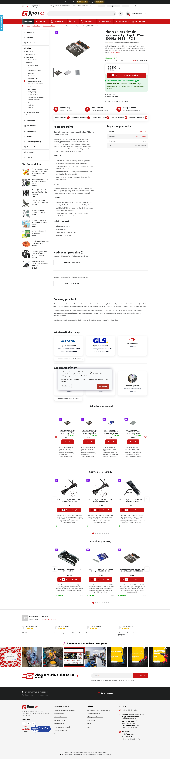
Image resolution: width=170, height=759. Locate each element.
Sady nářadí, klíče (33, 60)
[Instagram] (29, 723)
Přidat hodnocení (72, 262)
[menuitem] (28, 21)
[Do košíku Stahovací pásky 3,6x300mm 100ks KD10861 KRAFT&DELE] (75, 510)
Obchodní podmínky (60, 717)
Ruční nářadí (30, 57)
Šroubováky (31, 76)
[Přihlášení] (120, 14)
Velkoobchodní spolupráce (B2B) (64, 710)
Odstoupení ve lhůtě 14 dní (95, 717)
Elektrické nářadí (31, 54)
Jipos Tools (114, 96)
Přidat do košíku (130, 75)
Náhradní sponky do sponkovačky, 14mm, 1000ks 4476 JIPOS (133, 431)
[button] (67, 446)
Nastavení (66, 386)
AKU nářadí (29, 52)
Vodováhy (31, 105)
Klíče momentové (33, 68)
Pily (29, 102)
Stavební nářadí (33, 65)
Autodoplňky (31, 131)
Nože (29, 86)
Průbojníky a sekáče (34, 100)
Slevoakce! (99, 2)
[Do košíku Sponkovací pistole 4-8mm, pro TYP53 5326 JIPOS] (75, 579)
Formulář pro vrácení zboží (130, 727)
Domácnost (31, 121)
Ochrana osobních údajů (62, 727)
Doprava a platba (117, 118)
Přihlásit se (141, 676)
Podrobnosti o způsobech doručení (68, 359)
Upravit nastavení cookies (99, 752)
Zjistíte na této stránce (129, 719)
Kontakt (101, 6)
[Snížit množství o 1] (110, 75)
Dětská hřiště (32, 126)
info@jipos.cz (107, 693)
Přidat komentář (72, 284)
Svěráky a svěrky (33, 78)
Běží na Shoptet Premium (68, 754)
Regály (28, 115)
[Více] (139, 21)
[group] (67, 437)
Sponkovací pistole (34, 81)
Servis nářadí (91, 720)
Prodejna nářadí (59, 713)
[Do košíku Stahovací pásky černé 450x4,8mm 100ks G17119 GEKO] (138, 510)
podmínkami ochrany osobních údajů (122, 680)
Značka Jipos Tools (99, 118)
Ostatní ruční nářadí (34, 70)
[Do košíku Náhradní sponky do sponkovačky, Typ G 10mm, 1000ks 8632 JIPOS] (138, 579)
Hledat (113, 13)
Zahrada (30, 38)
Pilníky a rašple (32, 92)
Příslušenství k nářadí (32, 112)
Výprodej (30, 152)
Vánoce (29, 136)
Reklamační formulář (93, 713)
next (147, 499)
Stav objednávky (113, 6)
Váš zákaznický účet (60, 730)
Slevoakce (30, 32)
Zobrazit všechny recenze (47, 619)
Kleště (30, 62)
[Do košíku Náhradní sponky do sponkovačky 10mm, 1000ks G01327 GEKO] (106, 579)
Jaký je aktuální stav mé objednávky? (98, 710)
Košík (88, 727)
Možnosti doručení (142, 60)
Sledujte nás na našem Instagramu (87, 643)
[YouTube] (33, 723)
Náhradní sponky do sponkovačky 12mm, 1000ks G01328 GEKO (111, 431)
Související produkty (136, 118)
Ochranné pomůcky (34, 142)
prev (54, 499)
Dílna (29, 48)
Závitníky (31, 73)
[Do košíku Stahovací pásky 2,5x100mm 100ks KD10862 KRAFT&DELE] (106, 510)
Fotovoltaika (31, 147)
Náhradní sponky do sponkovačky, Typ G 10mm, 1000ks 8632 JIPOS (67, 431)
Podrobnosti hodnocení (131, 43)
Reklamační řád (59, 724)
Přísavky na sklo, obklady (35, 84)
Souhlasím (103, 386)
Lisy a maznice (32, 89)
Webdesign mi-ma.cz (82, 754)
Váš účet (124, 6)
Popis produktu (60, 118)
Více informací (116, 52)
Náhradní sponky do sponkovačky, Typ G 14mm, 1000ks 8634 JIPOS (89, 431)
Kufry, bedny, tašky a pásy (36, 97)
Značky (29, 157)
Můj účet (89, 724)
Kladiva (30, 108)
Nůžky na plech (33, 94)
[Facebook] (24, 723)
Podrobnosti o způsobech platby (67, 399)
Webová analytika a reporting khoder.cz (100, 754)
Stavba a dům (32, 43)
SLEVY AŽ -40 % (82, 2)
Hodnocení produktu (79, 118)
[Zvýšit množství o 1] (116, 75)
